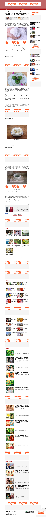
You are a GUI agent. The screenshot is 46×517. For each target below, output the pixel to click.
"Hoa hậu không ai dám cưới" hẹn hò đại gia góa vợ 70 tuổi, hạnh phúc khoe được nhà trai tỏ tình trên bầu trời (37, 60)
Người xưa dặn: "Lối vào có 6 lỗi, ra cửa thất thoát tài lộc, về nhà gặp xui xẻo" (25, 236)
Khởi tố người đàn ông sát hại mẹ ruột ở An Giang (37, 36)
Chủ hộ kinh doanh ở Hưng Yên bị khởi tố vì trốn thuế (25, 333)
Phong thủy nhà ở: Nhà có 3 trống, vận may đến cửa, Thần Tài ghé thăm (17, 206)
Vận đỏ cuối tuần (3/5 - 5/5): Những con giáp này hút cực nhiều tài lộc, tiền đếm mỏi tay (17, 246)
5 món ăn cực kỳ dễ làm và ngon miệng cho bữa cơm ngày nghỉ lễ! (25, 319)
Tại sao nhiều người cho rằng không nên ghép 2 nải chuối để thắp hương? (25, 246)
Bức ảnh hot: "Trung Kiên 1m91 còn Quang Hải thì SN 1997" (25, 328)
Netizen (11, 11)
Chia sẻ (7, 213)
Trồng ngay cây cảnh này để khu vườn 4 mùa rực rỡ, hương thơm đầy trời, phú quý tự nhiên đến (9, 254)
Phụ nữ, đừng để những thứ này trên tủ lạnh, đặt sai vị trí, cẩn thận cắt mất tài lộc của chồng (17, 236)
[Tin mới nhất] (7, 9)
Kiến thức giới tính (20, 11)
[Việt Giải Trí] (6, 9)
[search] (37, 9)
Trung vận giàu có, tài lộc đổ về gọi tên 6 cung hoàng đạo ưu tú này (9, 246)
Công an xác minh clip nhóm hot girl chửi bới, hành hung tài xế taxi (37, 23)
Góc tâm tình (13, 11)
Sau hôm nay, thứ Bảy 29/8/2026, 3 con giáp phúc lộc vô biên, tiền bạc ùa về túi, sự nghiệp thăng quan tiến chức (14, 289)
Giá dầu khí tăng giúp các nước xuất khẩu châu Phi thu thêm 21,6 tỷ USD (14, 333)
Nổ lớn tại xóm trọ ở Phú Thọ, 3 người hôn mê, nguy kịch (37, 40)
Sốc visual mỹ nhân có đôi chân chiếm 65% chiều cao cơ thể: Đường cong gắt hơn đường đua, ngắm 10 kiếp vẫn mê (14, 319)
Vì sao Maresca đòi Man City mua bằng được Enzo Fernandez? (37, 69)
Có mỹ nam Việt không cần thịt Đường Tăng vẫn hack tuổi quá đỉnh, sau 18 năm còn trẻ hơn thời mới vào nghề (14, 324)
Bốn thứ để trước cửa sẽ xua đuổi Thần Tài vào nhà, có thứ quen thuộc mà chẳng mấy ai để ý (9, 236)
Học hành (17, 11)
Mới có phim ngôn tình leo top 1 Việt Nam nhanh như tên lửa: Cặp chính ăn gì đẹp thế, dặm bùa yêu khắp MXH (38, 73)
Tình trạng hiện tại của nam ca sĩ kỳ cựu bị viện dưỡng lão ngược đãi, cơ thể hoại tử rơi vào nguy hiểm (37, 55)
